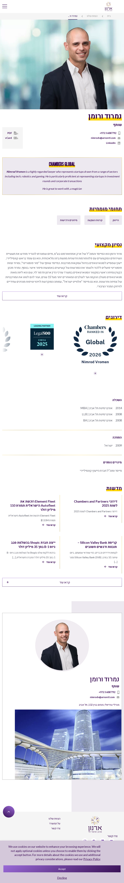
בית (109, 15)
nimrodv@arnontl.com (103, 138)
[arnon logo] (108, 6)
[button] (6, 333)
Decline (62, 878)
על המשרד (54, 823)
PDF (9, 133)
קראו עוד (62, 296)
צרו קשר (55, 828)
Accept (62, 868)
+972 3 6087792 (108, 133)
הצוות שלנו (92, 15)
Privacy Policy (91, 859)
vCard (8, 138)
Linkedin (111, 143)
